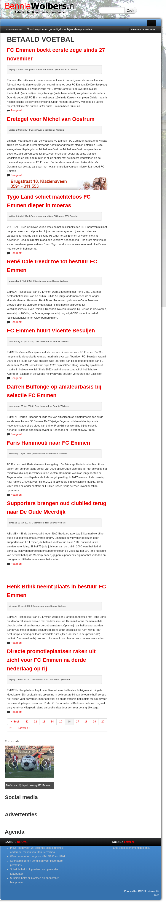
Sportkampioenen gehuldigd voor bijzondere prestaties (59, 29)
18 (86, 721)
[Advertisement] (57, 572)
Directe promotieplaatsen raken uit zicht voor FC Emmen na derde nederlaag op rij (51, 660)
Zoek (130, 10)
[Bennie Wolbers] (49, 9)
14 (52, 721)
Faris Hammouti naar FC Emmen (48, 443)
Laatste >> (24, 728)
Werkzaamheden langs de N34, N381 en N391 (37, 856)
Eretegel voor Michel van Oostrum (50, 119)
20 (102, 721)
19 (94, 721)
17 (77, 721)
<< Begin (15, 721)
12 (35, 721)
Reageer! (16, 110)
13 (43, 721)
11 (27, 721)
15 (60, 721)
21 (11, 728)
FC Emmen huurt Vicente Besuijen (51, 330)
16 (69, 721)
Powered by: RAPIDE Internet (139, 891)
